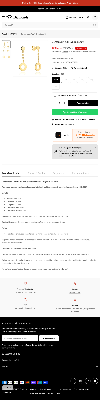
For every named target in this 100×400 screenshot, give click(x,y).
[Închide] (95, 147)
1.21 (65, 80)
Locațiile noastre (64, 389)
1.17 (92, 81)
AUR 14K (13, 34)
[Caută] (94, 25)
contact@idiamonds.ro (25, 308)
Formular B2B (54, 393)
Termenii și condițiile (34, 345)
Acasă (4, 34)
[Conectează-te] (87, 17)
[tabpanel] (50, 225)
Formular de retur (81, 389)
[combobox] (50, 25)
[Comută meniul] (3, 17)
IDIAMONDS (14, 389)
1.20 (56, 80)
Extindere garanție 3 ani (72, 95)
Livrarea (65, 52)
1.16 (57, 87)
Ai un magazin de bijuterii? (70, 148)
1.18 (84, 81)
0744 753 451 (75, 292)
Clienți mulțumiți (47, 389)
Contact (33, 389)
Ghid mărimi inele (37, 393)
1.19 (75, 81)
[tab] (11, 174)
